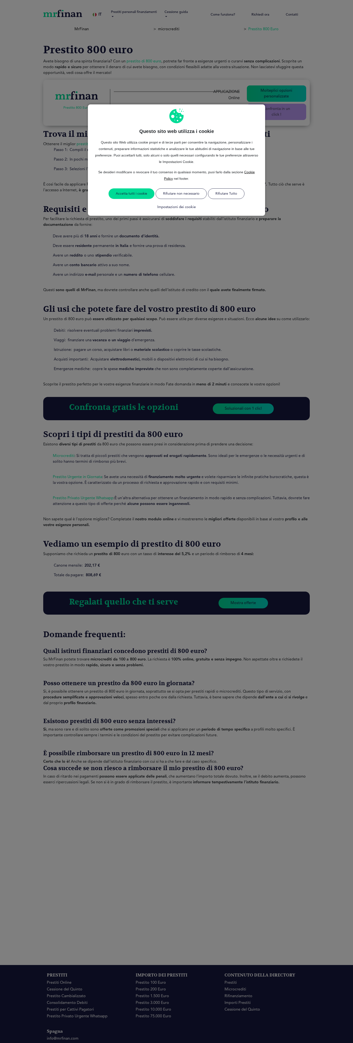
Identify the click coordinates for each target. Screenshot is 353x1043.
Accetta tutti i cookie (131, 193)
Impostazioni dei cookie (176, 207)
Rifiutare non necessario (181, 193)
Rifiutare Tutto (226, 193)
